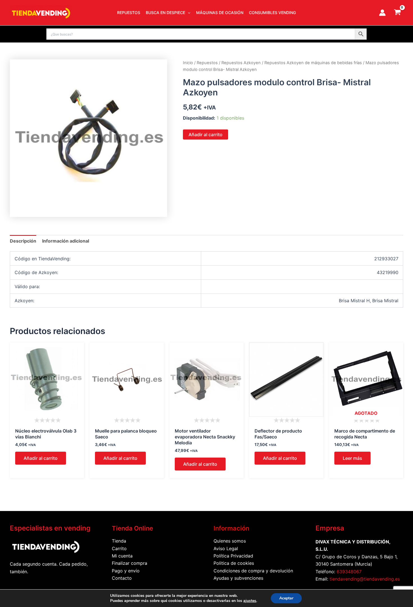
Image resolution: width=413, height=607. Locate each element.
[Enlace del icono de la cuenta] (382, 12)
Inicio (188, 62)
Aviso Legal (226, 548)
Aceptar (286, 598)
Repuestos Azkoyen (241, 62)
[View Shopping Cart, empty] (397, 13)
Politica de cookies (234, 563)
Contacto (122, 578)
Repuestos (207, 62)
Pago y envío (126, 571)
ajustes (249, 600)
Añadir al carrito (206, 134)
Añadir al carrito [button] (41, 458)
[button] (187, 13)
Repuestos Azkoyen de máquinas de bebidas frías (313, 62)
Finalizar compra (129, 563)
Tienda (119, 541)
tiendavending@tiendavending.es (365, 579)
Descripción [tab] (23, 241)
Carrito (119, 548)
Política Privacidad (233, 556)
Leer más (352, 458)
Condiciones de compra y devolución (253, 571)
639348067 (349, 571)
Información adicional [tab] (65, 241)
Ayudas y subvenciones (238, 578)
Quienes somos (230, 541)
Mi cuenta (122, 556)
